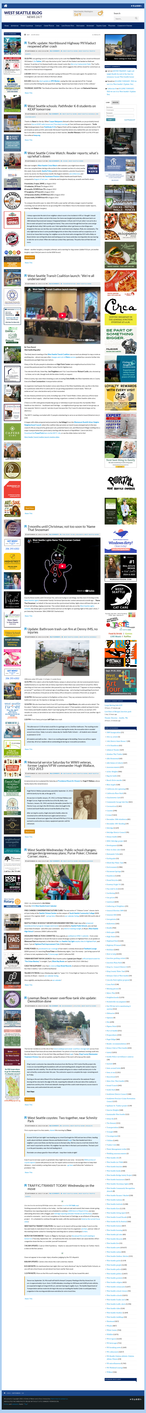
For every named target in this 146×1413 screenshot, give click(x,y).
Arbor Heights (112, 772)
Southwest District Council (117, 1094)
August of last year (41, 179)
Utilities (77, 1006)
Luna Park (111, 984)
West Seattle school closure (117, 1291)
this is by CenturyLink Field (80, 64)
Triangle (110, 1132)
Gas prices (111, 897)
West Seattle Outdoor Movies (117, 1256)
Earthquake (111, 858)
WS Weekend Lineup (114, 1368)
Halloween (111, 924)
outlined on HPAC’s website (78, 936)
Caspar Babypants (56, 121)
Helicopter (111, 932)
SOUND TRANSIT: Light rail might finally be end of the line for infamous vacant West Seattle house (120, 74)
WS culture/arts (112, 1352)
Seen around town (114, 1068)
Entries (6, 1404)
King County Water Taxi (116, 971)
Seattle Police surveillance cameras (120, 1057)
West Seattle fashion (114, 1200)
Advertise (14, 26)
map (71, 1054)
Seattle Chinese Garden (48, 913)
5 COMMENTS (56, 51)
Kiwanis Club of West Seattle (117, 976)
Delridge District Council (116, 832)
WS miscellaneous (86, 861)
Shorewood (111, 1077)
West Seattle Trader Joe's (116, 1300)
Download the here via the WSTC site (42, 433)
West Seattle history (114, 1226)
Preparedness (112, 1035)
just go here (50, 916)
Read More (30, 257)
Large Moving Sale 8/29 (113, 705)
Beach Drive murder (114, 780)
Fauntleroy (111, 876)
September (16, 1393)
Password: (109, 113)
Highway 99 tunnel (114, 945)
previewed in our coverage (48, 949)
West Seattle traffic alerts (116, 1304)
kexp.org (37, 135)
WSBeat (109, 1372)
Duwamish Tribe (113, 854)
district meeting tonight (72, 929)
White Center (112, 1330)
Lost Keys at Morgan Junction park (118, 712)
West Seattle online (114, 1252)
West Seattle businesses (115, 1179)
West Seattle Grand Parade (117, 1217)
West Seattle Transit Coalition (59, 354)
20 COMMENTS (55, 283)
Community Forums (124, 26)
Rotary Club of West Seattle (117, 1048)
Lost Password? (129, 120)
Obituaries (80, 26)
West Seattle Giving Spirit (116, 1213)
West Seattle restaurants (116, 1287)
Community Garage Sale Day (117, 802)
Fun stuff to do (68, 534)
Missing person (112, 989)
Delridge (110, 828)
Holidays (79, 534)
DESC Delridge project (115, 841)
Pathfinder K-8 (49, 127)
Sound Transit (112, 1085)
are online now (74, 174)
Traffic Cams (101, 26)
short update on (49, 81)
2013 (9, 1393)
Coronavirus (111, 806)
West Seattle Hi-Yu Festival (117, 1222)
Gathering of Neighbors (116, 906)
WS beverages (112, 1343)
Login (108, 102)
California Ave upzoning (116, 789)
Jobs (57, 26)
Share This (28, 93)
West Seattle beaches (114, 1167)
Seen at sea (111, 1072)
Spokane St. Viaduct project (117, 1106)
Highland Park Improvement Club (47, 944)
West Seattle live (113, 1243)
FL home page (53, 954)
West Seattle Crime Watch (47, 165)
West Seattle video (113, 1308)
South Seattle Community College (82, 913)
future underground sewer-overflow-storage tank (72, 1049)
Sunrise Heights (113, 1110)
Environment (67, 1006)
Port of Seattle (112, 1031)
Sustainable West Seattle (116, 1114)
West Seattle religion (114, 1282)
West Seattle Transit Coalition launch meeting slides (41, 437)
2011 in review (112, 737)
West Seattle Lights (31, 600)
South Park (111, 1090)
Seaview (110, 1064)
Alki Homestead (113, 759)
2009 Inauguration (114, 732)
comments (15, 1404)
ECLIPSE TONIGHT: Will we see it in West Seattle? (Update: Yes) (121, 92)
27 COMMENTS (56, 637)
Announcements (113, 767)
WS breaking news (114, 1347)
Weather (111, 26)
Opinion (110, 1018)
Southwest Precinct (52, 176)
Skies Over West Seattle (115, 1081)
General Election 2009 (115, 911)
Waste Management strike (116, 1149)
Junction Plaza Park (114, 963)
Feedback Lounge (90, 949)
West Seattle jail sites (114, 1234)
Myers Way (111, 993)
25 (23, 1393)
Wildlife (89, 1125)
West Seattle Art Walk (115, 1162)
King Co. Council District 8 (117, 967)
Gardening (111, 893)
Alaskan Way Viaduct (115, 754)
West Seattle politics (114, 1274)
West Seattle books (114, 1171)
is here (85, 1231)
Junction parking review (116, 958)
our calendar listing (72, 916)
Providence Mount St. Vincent (69, 781)
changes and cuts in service (63, 357)
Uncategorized (112, 1136)
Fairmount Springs (114, 871)
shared (52, 1130)
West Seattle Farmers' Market (118, 1195)
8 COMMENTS (55, 1125)
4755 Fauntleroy (113, 745)
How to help (111, 954)
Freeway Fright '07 (114, 884)
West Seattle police (114, 1269)
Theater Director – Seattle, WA (116, 718)
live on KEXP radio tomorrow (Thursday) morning (50, 124)
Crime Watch (49, 26)
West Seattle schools (86, 114)
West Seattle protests (114, 1278)
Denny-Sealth (112, 837)
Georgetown (111, 919)
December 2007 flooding (116, 824)
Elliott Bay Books (58, 961)
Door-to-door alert (114, 850)
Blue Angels (111, 785)
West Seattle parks (113, 1261)
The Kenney (111, 1123)
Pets (108, 1022)
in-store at (60, 966)
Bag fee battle (112, 776)
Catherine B (111, 89)
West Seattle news (70, 51)
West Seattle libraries (115, 1239)
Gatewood (110, 902)
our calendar (56, 980)
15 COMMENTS (55, 1193)
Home (6, 26)
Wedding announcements (116, 1154)
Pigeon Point (111, 1026)
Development (112, 845)
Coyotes (66, 1125)
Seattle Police (47, 171)
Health (109, 928)
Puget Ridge (111, 1039)
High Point (111, 937)
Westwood (110, 1321)
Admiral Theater (113, 750)
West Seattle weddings (115, 1317)
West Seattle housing (114, 1230)
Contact (38, 26)
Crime (65, 161)
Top (25, 1404)
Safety (109, 1052)
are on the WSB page (70, 1205)
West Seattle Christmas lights (118, 1184)
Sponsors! (90, 26)
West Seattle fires (113, 1208)
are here (84, 1229)
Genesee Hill (112, 915)
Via (37, 61)
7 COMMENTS (56, 861)
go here (70, 1165)
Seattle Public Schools (79, 926)
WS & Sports (111, 1339)
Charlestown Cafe (113, 798)
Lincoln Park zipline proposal (118, 980)
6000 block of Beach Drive (78, 1211)
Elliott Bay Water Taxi (115, 863)
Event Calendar (27, 26)
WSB (43, 906)
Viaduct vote (111, 1145)
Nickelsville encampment (116, 1002)
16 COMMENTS (55, 161)
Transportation (69, 283)
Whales (109, 1326)
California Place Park (115, 793)
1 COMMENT (54, 1006)
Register (115, 102)
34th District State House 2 (117, 741)
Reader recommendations (116, 1044)
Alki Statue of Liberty (115, 763)
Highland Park (112, 941)
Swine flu (110, 1119)
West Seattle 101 (113, 1158)
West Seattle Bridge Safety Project (119, 1175)
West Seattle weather (114, 1313)
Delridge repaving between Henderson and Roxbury (73, 1214)
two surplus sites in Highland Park (77, 941)
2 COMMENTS (55, 114)
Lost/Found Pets (67, 26)
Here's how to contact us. (59, 1399)
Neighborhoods (113, 997)
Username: (109, 107)
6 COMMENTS (56, 773)
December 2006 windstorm (117, 819)
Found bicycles (112, 880)
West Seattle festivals (114, 1204)
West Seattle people (114, 1265)
